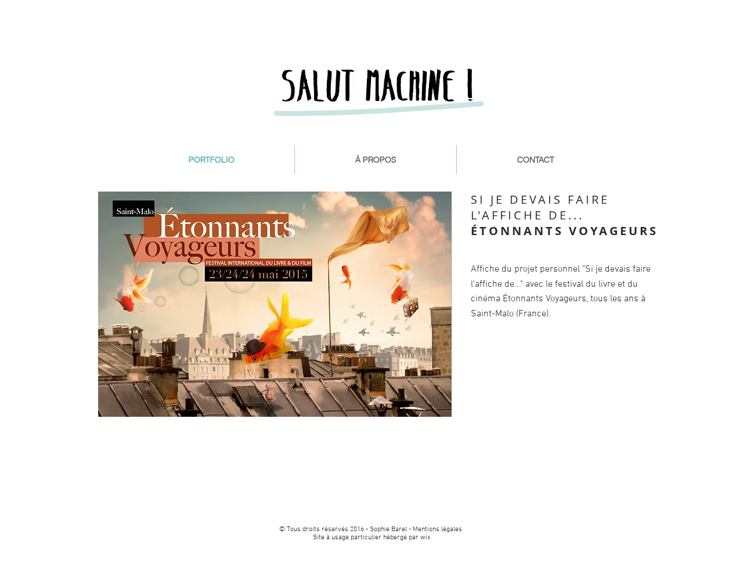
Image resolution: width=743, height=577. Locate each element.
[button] (275, 304)
